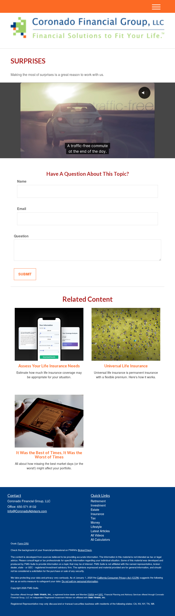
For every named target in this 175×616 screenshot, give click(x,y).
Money (95, 522)
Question (21, 236)
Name (21, 181)
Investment (98, 505)
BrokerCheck (85, 550)
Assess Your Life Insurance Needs (49, 365)
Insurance (97, 514)
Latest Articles (100, 531)
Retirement (98, 501)
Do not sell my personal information (80, 581)
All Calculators (100, 539)
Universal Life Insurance (126, 365)
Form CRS (23, 543)
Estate (95, 509)
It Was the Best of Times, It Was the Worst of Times (49, 454)
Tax (93, 518)
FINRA (91, 594)
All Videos (97, 535)
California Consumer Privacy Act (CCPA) (118, 577)
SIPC (100, 594)
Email (21, 208)
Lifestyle (96, 526)
